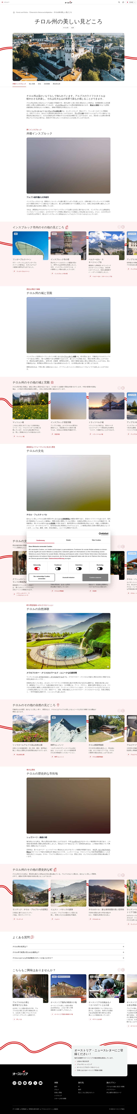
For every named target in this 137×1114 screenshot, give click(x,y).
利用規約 (24, 1109)
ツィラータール (36, 111)
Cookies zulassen (95, 577)
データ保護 (16, 1109)
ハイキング (58, 1096)
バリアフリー (111, 1090)
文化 (39, 84)
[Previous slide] (31, 165)
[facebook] (20, 1083)
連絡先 (56, 1109)
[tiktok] (30, 1083)
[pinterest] (25, 1083)
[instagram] (14, 1083)
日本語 (131, 2)
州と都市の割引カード (114, 1093)
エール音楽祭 (50, 523)
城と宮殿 (32, 84)
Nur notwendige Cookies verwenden (42, 577)
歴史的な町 (56, 84)
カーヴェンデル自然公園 (53, 111)
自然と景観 (58, 1093)
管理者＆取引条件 (34, 1109)
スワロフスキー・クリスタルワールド (51, 677)
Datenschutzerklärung (56, 558)
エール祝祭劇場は (64, 519)
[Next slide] (106, 165)
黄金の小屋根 (94, 105)
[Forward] (122, 226)
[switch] (58, 568)
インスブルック (60, 105)
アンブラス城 (79, 113)
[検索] (119, 2)
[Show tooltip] (122, 78)
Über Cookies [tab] (96, 540)
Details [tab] (68, 540)
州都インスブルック (19, 84)
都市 (55, 1087)
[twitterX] (35, 1083)
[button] (131, 2)
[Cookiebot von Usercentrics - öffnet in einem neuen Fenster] (100, 534)
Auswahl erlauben (68, 577)
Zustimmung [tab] (40, 540)
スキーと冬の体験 (60, 1099)
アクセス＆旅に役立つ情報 (115, 1087)
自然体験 (47, 84)
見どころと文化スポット (86, 1093)
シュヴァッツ (76, 841)
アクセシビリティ (46, 1109)
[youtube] (40, 1083)
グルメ (56, 1090)
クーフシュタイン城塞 (68, 357)
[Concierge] (123, 2)
